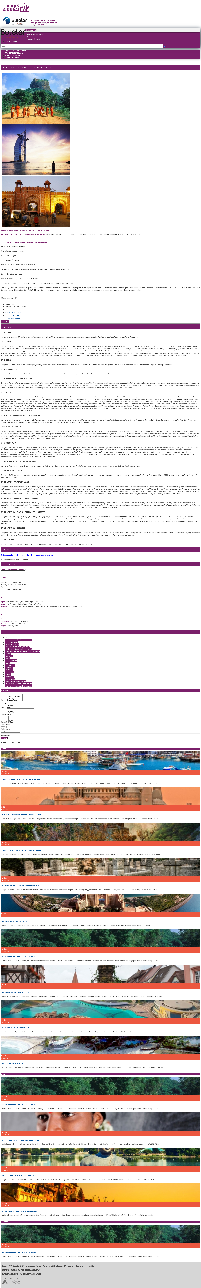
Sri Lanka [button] (4, 1222)
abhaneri (9, 656)
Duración (4, 722)
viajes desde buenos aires (15, 681)
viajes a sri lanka (12, 644)
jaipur (7, 663)
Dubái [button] (3, 749)
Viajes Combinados (33, 39)
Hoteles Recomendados (35, 34)
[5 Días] (11, 720)
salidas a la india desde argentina (18, 686)
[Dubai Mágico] (15, 700)
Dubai (8, 654)
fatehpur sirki (11, 660)
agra (7, 658)
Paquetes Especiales (34, 37)
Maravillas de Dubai (13, 312)
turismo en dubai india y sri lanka (18, 649)
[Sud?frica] (13, 707)
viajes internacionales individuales (18, 683)
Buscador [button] (4, 690)
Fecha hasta (5, 729)
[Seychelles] (13, 706)
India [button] (3, 1074)
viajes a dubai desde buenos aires (18, 640)
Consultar (5, 321)
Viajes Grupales (12, 41)
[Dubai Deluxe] (15, 698)
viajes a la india (11, 642)
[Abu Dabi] (20, 713)
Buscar (4, 738)
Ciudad (3, 715)
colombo (9, 670)
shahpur (9, 667)
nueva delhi (10, 665)
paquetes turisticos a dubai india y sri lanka (22, 651)
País (2, 707)
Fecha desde (5, 724)
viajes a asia (10, 679)
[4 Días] (11, 718)
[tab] (100, 749)
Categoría (5, 700)
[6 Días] (11, 722)
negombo (9, 677)
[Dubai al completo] (15, 697)
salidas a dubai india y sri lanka (17, 647)
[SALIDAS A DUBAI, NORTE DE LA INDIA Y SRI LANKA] (36, 123)
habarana (9, 672)
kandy (8, 674)
